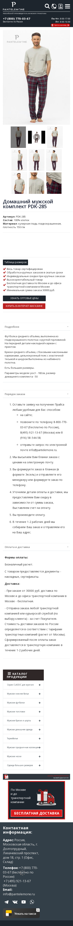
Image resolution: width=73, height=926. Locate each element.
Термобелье (12, 738)
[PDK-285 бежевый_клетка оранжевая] (36, 137)
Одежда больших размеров (20, 765)
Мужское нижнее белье (18, 693)
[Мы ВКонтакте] (15, 905)
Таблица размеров (15, 262)
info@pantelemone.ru (19, 894)
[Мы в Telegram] (7, 905)
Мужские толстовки (16, 711)
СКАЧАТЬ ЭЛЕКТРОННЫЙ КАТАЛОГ (58, 776)
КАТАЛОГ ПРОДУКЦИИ (17, 675)
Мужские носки (14, 756)
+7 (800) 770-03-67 (16, 18)
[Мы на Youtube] (23, 905)
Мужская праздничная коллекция (23, 747)
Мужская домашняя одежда (20, 729)
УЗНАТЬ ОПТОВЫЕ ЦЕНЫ (24, 298)
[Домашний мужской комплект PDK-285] (18, 137)
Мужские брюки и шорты (19, 720)
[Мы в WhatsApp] (32, 905)
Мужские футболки (16, 702)
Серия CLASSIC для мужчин (20, 684)
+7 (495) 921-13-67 (17, 881)
